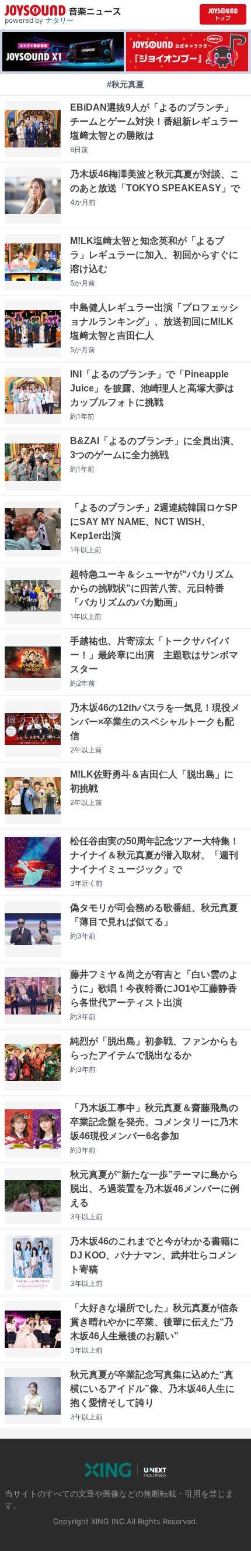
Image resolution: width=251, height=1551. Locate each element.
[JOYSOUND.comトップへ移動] (223, 14)
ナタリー (60, 20)
